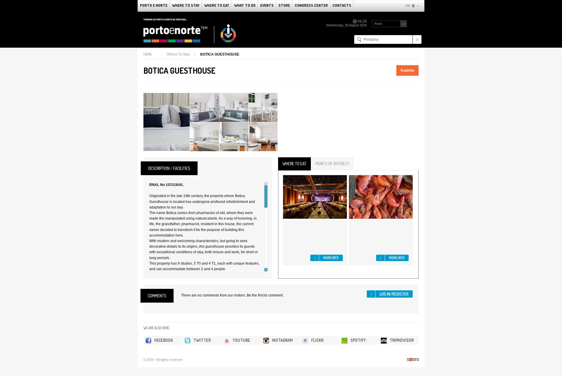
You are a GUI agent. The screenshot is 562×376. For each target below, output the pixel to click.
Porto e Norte (153, 5)
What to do (245, 5)
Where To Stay (186, 5)
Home (147, 54)
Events (267, 5)
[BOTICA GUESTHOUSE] (166, 122)
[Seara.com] (413, 359)
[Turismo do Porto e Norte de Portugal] (190, 31)
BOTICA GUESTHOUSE (219, 54)
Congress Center (311, 5)
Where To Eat (216, 5)
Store (284, 5)
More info (331, 258)
